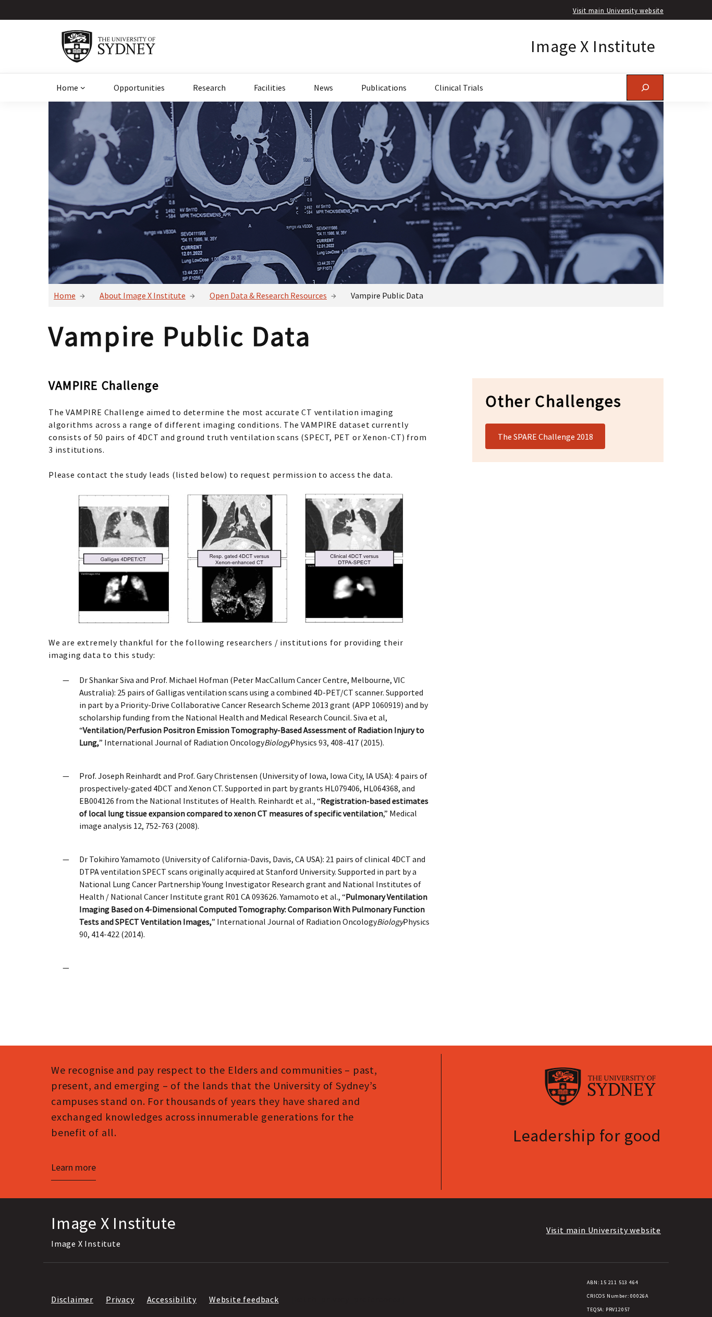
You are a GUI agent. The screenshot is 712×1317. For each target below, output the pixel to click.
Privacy (120, 1299)
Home (65, 295)
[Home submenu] (82, 87)
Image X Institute (593, 46)
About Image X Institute (143, 295)
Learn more (73, 1167)
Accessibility (172, 1299)
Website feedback (244, 1299)
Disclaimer (72, 1299)
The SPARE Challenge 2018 (545, 436)
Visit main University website (618, 10)
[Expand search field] (645, 87)
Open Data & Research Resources (268, 295)
